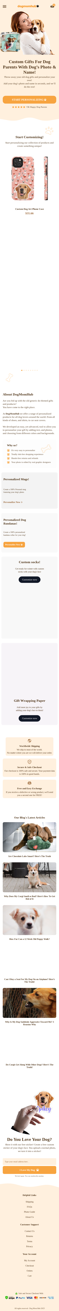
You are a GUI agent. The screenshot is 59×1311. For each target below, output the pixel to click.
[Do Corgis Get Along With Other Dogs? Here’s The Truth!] (29, 1046)
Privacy (29, 1246)
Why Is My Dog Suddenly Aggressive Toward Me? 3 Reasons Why (29, 1023)
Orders (30, 1271)
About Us (29, 1217)
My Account (29, 1260)
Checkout (29, 1266)
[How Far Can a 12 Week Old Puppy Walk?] (29, 920)
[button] (21, 370)
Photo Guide (29, 1212)
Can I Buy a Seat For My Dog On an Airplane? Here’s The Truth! (29, 980)
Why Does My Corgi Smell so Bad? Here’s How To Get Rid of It (29, 897)
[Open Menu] (4, 6)
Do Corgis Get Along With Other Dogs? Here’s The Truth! (29, 1066)
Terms (29, 1241)
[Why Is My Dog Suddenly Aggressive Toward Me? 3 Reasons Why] (29, 1003)
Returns (29, 1236)
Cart (29, 1276)
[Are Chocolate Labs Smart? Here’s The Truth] (29, 837)
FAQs (29, 1207)
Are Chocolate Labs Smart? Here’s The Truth (29, 856)
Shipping (29, 1202)
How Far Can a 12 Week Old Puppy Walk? (29, 939)
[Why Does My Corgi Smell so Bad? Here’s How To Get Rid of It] (29, 877)
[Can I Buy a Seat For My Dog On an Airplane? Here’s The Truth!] (29, 960)
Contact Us (29, 1231)
